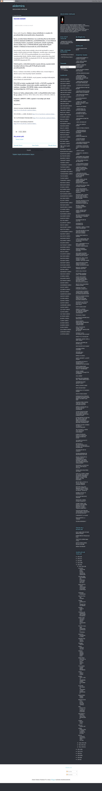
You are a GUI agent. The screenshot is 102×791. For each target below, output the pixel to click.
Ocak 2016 (81, 566)
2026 (79, 759)
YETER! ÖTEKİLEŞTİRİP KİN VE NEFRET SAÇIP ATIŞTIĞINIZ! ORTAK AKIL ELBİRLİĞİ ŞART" (82, 413)
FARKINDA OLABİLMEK (82, 593)
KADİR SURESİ (65, 117)
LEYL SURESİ (65, 128)
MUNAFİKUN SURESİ (67, 196)
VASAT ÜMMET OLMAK (80, 673)
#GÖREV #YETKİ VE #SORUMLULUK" (81, 493)
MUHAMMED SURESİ (67, 231)
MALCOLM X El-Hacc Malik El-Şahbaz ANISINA (82, 186)
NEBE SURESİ (65, 162)
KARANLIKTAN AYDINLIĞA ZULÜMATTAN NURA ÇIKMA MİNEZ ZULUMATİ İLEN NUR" (82, 398)
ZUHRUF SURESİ (66, 240)
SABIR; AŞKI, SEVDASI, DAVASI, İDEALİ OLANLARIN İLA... (81, 621)
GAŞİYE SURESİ (66, 137)
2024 (79, 755)
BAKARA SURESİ (66, 331)
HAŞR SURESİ (65, 205)
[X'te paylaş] (22, 131)
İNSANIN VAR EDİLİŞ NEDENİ (81, 640)
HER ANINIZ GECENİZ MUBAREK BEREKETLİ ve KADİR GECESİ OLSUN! (82, 254)
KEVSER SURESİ (67, 92)
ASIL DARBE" (79, 376)
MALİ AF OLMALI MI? (82, 726)
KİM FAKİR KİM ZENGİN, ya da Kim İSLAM (82, 95)
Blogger (53, 779)
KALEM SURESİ (66, 185)
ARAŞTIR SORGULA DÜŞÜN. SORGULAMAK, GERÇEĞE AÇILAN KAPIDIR (82, 169)
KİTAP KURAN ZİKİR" (81, 306)
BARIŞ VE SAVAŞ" (80, 355)
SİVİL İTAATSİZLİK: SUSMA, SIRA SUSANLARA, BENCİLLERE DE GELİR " (82, 329)
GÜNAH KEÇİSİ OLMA (80, 722)
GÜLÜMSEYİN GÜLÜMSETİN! (79, 224)
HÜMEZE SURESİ (67, 101)
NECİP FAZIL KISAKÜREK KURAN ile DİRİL (82, 285)
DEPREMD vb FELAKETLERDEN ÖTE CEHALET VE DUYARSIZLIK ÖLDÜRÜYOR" (82, 445)
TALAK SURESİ (66, 191)
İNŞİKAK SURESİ (66, 149)
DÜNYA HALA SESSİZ (81, 271)
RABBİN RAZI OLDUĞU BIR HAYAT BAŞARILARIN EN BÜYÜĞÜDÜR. (66, 42)
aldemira (18, 6)
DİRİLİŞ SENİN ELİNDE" (81, 385)
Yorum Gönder (19, 139)
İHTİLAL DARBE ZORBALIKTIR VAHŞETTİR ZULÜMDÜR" (82, 372)
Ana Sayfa (35, 145)
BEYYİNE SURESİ (66, 114)
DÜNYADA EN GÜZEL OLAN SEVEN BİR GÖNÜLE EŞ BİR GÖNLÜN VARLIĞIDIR (82, 175)
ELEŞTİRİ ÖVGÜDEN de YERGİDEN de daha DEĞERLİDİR (81, 689)
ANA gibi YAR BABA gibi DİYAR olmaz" (81, 343)
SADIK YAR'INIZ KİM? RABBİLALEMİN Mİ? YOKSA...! (81, 211)
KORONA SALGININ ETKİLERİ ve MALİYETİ (81, 288)
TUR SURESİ (65, 220)
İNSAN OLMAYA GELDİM (81, 648)
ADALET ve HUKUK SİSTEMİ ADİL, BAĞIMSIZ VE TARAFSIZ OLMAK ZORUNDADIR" (82, 311)
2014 (79, 560)
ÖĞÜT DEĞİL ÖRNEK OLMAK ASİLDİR (81, 62)
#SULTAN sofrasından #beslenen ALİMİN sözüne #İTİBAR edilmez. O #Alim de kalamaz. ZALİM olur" (82, 488)
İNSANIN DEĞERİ (81, 644)
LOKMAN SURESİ (66, 267)
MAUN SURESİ (66, 94)
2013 (79, 558)
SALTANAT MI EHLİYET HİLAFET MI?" (81, 441)
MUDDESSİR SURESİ (67, 171)
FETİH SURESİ (65, 229)
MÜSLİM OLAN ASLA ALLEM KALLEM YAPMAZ (82, 702)
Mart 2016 (81, 744)
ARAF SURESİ (64, 320)
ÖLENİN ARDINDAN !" (81, 521)
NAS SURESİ (66, 79)
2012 (79, 556)
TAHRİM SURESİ (66, 189)
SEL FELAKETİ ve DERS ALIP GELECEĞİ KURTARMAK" (82, 431)
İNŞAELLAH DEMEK (81, 106)
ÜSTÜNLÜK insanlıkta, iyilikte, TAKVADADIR (81, 274)
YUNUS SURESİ (66, 314)
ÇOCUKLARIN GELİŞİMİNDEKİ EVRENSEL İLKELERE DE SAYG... (82, 579)
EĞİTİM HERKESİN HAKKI (82, 73)
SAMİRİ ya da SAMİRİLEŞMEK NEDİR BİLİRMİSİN (81, 613)
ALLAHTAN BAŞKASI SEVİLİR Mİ (81, 99)
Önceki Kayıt (52, 145)
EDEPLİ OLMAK (80, 150)
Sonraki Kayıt (18, 145)
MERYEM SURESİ (66, 294)
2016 (79, 564)
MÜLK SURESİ (65, 187)
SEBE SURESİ (65, 260)
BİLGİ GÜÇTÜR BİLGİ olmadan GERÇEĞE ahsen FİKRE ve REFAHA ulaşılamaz (82, 190)
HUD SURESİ (65, 311)
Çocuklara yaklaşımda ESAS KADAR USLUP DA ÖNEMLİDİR (81, 571)
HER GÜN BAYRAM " (81, 388)
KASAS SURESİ (66, 274)
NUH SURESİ (65, 178)
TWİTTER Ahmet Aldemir (67, 57)
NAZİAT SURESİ (66, 160)
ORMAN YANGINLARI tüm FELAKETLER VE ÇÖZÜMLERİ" (82, 408)
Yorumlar (69, 774)
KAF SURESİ (65, 225)
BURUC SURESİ (66, 143)
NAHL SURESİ (65, 300)
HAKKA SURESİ (66, 182)
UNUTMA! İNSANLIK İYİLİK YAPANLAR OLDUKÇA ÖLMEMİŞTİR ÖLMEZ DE (82, 202)
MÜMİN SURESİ (66, 247)
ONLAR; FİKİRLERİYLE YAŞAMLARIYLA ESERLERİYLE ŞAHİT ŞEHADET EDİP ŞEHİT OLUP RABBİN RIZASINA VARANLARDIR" (82, 460)
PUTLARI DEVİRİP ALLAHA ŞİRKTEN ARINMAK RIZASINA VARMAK (82, 232)
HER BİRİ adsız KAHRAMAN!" (79, 353)
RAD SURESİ (65, 307)
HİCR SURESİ (65, 302)
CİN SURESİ (65, 176)
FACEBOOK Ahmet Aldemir (67, 54)
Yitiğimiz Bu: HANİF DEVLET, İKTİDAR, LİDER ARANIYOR (82, 103)
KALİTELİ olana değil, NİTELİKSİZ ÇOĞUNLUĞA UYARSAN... (82, 629)
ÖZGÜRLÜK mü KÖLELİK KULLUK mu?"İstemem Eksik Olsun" (82, 303)
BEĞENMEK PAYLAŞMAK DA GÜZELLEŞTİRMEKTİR (82, 157)
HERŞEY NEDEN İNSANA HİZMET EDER (81, 653)
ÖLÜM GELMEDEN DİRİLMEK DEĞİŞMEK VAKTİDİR (81, 249)
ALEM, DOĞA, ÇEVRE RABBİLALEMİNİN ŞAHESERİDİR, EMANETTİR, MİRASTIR (82, 181)
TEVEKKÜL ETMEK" (81, 315)
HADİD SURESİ (65, 209)
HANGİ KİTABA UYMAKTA (82, 128)
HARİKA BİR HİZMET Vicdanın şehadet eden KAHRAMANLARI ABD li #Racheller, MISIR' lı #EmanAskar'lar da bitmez (82, 279)
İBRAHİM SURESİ (66, 305)
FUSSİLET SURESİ (66, 245)
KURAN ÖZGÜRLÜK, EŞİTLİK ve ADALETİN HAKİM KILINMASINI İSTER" (81, 436)
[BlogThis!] (21, 131)
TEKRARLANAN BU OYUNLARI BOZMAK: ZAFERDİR (81, 131)
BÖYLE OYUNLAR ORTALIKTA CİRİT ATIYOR (81, 738)
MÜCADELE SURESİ (67, 207)
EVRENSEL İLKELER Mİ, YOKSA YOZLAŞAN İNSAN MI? (82, 147)
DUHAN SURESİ (66, 238)
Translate (66, 70)
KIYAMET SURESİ (66, 169)
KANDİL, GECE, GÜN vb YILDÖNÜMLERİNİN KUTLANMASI (82, 680)
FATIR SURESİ (65, 258)
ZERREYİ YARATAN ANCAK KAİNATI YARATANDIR (81, 66)
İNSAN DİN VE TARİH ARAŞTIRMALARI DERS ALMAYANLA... (82, 587)
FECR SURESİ (65, 134)
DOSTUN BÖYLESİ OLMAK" (82, 346)
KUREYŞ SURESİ (67, 97)
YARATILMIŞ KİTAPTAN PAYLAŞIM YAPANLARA (82, 82)
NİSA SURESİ (65, 327)
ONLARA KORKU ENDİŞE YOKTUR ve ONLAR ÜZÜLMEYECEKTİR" (82, 403)
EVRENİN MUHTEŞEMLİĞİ (82, 85)
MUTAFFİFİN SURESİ (67, 151)
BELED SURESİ (66, 132)
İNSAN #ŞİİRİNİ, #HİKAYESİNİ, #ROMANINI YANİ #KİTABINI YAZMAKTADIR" (82, 323)
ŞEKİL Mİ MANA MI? (81, 122)
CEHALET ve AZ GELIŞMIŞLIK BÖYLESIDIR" (82, 333)
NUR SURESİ (65, 282)
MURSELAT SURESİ (67, 165)
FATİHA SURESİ (65, 334)
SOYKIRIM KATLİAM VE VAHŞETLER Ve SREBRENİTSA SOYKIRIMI (82, 363)
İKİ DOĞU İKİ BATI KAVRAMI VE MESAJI (81, 113)
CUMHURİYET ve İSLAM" (82, 515)
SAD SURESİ (65, 251)
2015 (79, 562)
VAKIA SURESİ (65, 211)
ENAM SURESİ (65, 323)
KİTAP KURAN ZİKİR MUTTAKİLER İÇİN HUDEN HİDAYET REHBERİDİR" (82, 367)
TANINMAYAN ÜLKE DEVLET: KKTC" (81, 382)
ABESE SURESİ (66, 158)
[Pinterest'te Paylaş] (25, 131)
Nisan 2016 (81, 747)
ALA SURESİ (65, 139)
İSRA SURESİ (65, 298)
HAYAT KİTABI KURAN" (81, 393)
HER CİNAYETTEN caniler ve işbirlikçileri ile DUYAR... (81, 709)
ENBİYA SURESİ (66, 289)
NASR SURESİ (66, 88)
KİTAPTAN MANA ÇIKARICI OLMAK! (80, 139)
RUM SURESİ (65, 269)
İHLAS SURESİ (66, 83)
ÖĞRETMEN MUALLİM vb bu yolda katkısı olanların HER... (82, 661)
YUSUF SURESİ (66, 309)
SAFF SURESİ (65, 200)
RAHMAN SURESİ (66, 213)
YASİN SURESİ (65, 256)
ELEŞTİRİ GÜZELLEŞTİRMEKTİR (81, 136)
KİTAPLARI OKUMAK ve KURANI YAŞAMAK (82, 58)
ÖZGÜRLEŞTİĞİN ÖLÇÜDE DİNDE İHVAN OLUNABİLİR (82, 92)
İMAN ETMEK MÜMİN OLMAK (81, 696)
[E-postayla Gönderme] (16, 131)
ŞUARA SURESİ (66, 278)
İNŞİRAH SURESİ (66, 123)
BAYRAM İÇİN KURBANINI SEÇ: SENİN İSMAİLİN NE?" (82, 379)
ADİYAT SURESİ (66, 110)
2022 (79, 751)
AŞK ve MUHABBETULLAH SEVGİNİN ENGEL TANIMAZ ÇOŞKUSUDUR (82, 245)
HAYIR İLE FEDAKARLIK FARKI (81, 635)
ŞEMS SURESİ (65, 130)
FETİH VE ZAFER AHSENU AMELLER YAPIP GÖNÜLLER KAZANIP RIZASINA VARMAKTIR (82, 298)
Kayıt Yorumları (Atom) (37, 150)
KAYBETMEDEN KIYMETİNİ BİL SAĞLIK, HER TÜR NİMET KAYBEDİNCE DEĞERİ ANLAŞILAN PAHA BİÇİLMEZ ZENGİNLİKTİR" (82, 420)
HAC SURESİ (65, 287)
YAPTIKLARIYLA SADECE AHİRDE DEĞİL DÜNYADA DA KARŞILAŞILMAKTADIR (82, 292)
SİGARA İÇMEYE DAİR (81, 609)
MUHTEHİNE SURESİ (67, 202)
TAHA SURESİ (65, 291)
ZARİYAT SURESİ (66, 222)
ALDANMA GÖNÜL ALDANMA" (80, 349)
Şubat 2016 (81, 742)
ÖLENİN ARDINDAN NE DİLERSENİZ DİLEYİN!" (81, 454)
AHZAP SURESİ (66, 262)
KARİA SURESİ (66, 108)
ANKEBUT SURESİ (66, 271)
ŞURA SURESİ (65, 242)
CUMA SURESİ (65, 198)
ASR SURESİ (66, 103)
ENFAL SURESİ (65, 318)
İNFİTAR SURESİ (66, 153)
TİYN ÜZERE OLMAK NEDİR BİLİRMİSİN (81, 668)
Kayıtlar (69, 771)
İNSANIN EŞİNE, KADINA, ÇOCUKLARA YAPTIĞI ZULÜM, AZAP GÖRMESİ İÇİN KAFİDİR (82, 196)
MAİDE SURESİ (65, 325)
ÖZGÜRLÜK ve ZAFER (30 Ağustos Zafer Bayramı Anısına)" (82, 466)
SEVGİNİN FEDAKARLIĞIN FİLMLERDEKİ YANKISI (82, 143)
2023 (79, 753)
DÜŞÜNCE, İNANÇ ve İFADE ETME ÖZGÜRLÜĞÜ (82, 227)
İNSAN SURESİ (65, 167)
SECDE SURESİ (66, 265)
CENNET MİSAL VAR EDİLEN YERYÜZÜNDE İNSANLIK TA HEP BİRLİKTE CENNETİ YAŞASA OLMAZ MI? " (81, 506)
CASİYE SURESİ (66, 236)
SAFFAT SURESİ (66, 254)
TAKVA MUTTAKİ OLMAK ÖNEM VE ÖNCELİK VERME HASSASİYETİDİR (82, 264)
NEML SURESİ (65, 276)
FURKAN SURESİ (66, 280)
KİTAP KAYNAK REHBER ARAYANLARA (82, 70)
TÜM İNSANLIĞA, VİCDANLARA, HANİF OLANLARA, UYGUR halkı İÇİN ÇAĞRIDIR (82, 77)
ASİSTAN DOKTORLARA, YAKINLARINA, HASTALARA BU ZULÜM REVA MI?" (82, 512)
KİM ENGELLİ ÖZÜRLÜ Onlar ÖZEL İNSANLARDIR (82, 716)
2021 (79, 749)
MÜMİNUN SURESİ (66, 285)
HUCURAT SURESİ (66, 227)
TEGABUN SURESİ (66, 193)
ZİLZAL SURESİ (66, 112)
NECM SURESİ (65, 218)
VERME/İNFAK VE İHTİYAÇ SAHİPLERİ (81, 109)
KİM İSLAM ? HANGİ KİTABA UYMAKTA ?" (81, 500)
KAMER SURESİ (66, 216)
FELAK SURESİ (66, 81)
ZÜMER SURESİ (66, 249)
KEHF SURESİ (65, 296)
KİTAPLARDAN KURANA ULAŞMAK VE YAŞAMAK (82, 164)
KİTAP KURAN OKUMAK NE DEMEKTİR (82, 161)
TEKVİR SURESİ (66, 156)
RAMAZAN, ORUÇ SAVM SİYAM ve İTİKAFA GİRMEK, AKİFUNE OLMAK (82, 259)
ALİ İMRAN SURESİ (66, 329)
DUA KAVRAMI (80, 116)
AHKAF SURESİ (66, 234)
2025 (79, 757)
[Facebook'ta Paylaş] (24, 131)
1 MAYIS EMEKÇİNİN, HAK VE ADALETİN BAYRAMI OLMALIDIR (82, 240)
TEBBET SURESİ (66, 85)
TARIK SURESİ (65, 141)
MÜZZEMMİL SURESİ (67, 173)
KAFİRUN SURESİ (67, 90)
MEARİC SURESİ (66, 180)
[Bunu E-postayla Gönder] (19, 131)
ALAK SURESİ (65, 119)
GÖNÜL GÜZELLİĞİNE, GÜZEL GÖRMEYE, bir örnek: (82, 731)
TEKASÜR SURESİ (67, 105)
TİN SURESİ (65, 121)
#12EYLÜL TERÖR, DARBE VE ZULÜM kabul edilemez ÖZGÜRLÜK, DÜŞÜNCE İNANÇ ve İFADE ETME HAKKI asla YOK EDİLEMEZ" (82, 476)
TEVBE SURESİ (65, 316)
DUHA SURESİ (65, 126)
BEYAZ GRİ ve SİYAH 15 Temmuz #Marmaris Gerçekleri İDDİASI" (82, 483)
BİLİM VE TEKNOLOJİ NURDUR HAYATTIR (81, 268)
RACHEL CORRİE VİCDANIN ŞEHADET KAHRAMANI (81, 207)
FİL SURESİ (65, 99)
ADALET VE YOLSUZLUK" (82, 336)
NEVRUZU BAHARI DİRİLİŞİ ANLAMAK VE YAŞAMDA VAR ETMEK (82, 216)
